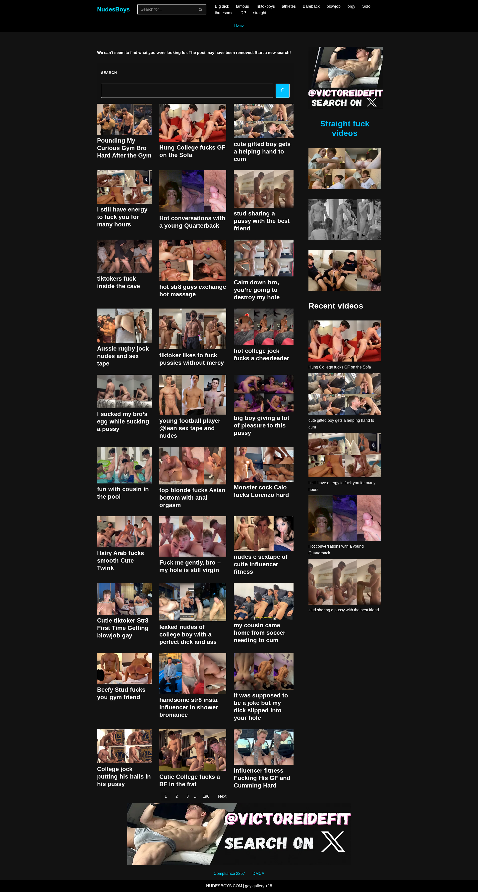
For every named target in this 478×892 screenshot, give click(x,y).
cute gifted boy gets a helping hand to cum (262, 151)
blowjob (334, 6)
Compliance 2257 (229, 873)
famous (242, 6)
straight (259, 13)
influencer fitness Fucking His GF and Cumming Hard (262, 778)
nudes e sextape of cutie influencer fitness (261, 564)
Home (239, 25)
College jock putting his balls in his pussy (124, 776)
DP (243, 13)
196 (206, 796)
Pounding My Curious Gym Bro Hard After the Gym (124, 148)
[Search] (200, 9)
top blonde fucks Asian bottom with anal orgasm (192, 497)
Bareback (311, 6)
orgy (351, 6)
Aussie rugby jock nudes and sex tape (123, 356)
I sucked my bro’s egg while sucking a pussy (123, 421)
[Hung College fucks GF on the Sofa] (344, 342)
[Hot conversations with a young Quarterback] (344, 519)
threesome (224, 13)
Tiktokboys (265, 6)
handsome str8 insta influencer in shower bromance (188, 707)
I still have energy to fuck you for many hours (122, 217)
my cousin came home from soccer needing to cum (259, 632)
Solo (366, 6)
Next (222, 796)
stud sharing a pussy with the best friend (262, 221)
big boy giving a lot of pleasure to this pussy (261, 425)
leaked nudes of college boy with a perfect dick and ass (188, 634)
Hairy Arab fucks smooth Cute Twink (120, 560)
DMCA (258, 873)
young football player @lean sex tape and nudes (189, 428)
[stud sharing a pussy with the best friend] (344, 583)
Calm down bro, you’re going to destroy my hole (257, 290)
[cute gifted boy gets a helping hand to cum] (344, 395)
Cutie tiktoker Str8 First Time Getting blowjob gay (123, 628)
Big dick (222, 6)
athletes (289, 6)
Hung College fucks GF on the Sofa (339, 367)
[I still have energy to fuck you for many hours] (344, 456)
